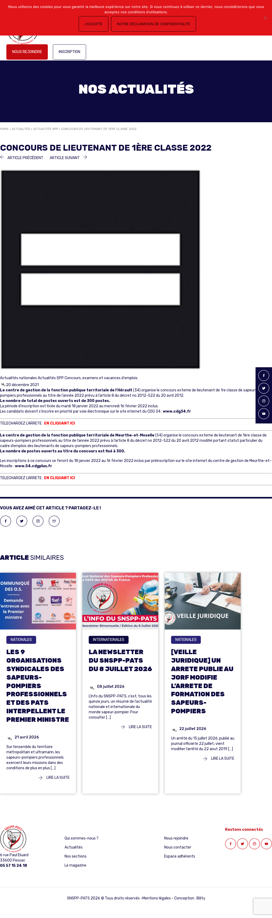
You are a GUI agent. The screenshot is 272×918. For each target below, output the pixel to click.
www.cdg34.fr (177, 411)
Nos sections (76, 856)
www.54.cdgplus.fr (33, 466)
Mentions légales (156, 898)
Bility (201, 898)
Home (4, 129)
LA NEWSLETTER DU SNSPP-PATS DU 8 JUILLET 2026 (120, 660)
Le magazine (75, 865)
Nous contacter (177, 847)
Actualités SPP (45, 129)
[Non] (265, 17)
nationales (21, 639)
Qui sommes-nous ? (82, 838)
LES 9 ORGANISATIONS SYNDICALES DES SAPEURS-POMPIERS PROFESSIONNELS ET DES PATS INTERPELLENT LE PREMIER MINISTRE (37, 685)
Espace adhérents (179, 856)
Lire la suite (58, 777)
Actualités (21, 129)
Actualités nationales (18, 378)
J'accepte (93, 24)
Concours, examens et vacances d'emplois (101, 378)
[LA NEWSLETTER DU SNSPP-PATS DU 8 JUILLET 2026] (120, 601)
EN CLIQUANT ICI (59, 423)
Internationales (108, 639)
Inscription (69, 52)
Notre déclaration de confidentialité (153, 24)
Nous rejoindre (27, 52)
